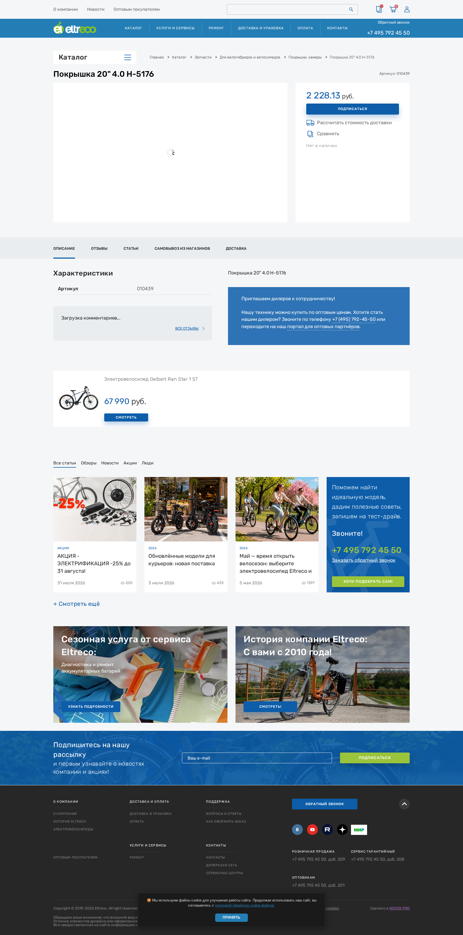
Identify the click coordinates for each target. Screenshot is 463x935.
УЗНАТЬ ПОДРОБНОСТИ (91, 707)
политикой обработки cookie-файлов (244, 905)
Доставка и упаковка (261, 28)
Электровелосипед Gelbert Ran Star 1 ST (151, 379)
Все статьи (64, 462)
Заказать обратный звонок (363, 560)
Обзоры (88, 462)
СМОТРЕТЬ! (270, 707)
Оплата (305, 28)
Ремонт (216, 28)
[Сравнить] (379, 9)
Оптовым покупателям (137, 9)
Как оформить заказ (226, 821)
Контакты (337, 28)
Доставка (236, 248)
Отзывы (99, 248)
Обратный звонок (394, 22)
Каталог (73, 57)
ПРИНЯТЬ (231, 917)
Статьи (131, 248)
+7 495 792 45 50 (388, 33)
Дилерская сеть (221, 865)
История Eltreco (69, 821)
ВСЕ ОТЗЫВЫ (187, 328)
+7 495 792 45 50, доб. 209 (318, 859)
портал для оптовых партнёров (323, 326)
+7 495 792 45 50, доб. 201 (318, 885)
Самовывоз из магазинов (182, 248)
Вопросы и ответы (224, 814)
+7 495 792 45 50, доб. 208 (377, 859)
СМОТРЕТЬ (126, 417)
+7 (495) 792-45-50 (354, 319)
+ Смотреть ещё (76, 603)
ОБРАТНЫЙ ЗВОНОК (324, 804)
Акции (130, 462)
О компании (65, 9)
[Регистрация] (407, 9)
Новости (95, 9)
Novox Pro (399, 908)
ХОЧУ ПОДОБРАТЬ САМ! (368, 581)
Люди (148, 462)
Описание (64, 248)
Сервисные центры (224, 873)
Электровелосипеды (73, 829)
